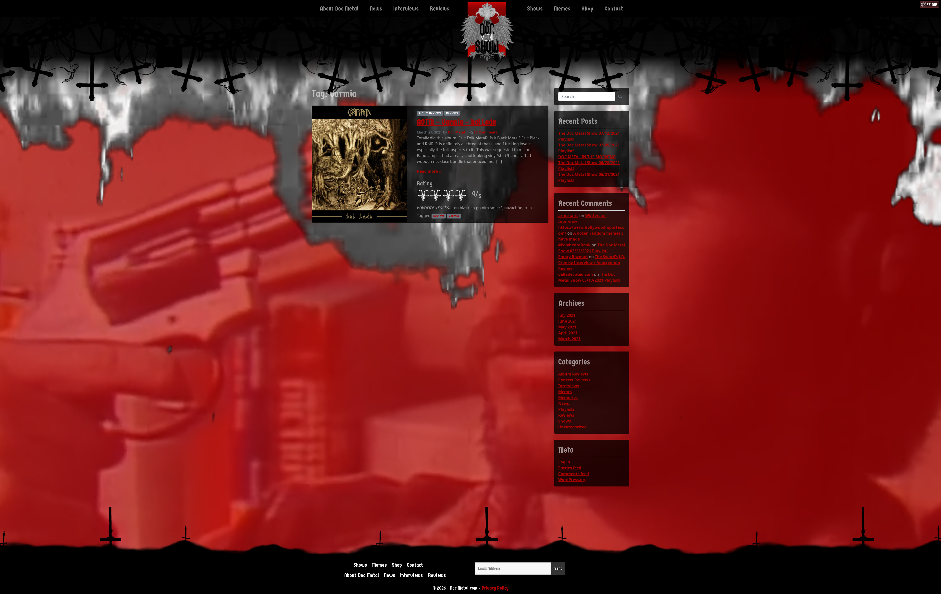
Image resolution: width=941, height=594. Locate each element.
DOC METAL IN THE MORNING (587, 156)
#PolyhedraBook (574, 245)
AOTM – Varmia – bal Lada (456, 122)
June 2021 (567, 321)
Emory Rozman (573, 256)
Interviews (568, 385)
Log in (564, 462)
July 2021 (566, 315)
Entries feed (569, 468)
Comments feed (573, 473)
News (563, 403)
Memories (568, 397)
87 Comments (485, 132)
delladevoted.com (575, 274)
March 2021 (569, 338)
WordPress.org (572, 479)
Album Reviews (430, 113)
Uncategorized (572, 427)
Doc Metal (456, 132)
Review (438, 216)
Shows (564, 421)
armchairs (568, 215)
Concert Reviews (574, 380)
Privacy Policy (495, 588)
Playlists (566, 409)
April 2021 (567, 333)
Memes (565, 391)
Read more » (429, 171)
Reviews (452, 113)
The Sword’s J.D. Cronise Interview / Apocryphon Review (591, 262)
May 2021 (567, 327)
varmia (454, 216)
